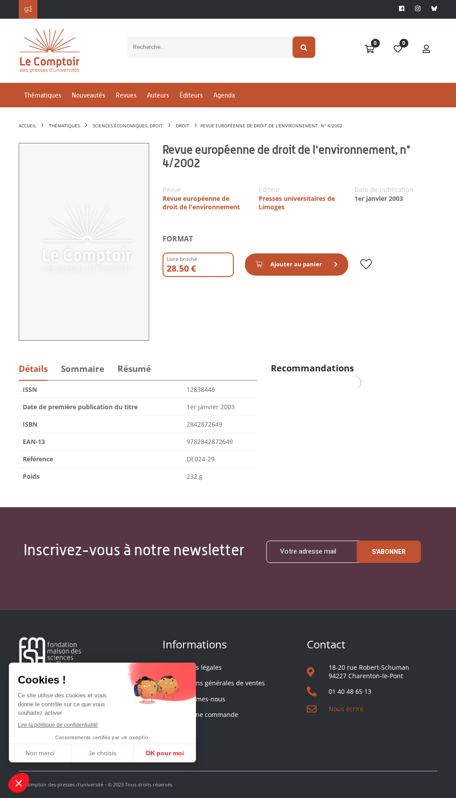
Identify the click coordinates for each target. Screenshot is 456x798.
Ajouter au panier (296, 264)
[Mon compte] (426, 49)
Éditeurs (191, 95)
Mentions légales (196, 667)
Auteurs (158, 95)
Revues (126, 95)
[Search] (304, 47)
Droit (182, 125)
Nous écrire (346, 708)
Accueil (27, 125)
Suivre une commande (204, 714)
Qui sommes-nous (198, 699)
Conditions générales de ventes (218, 683)
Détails (33, 369)
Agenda (224, 95)
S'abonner (389, 551)
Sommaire (82, 369)
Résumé (134, 369)
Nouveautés (88, 95)
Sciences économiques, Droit (128, 125)
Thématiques (42, 95)
